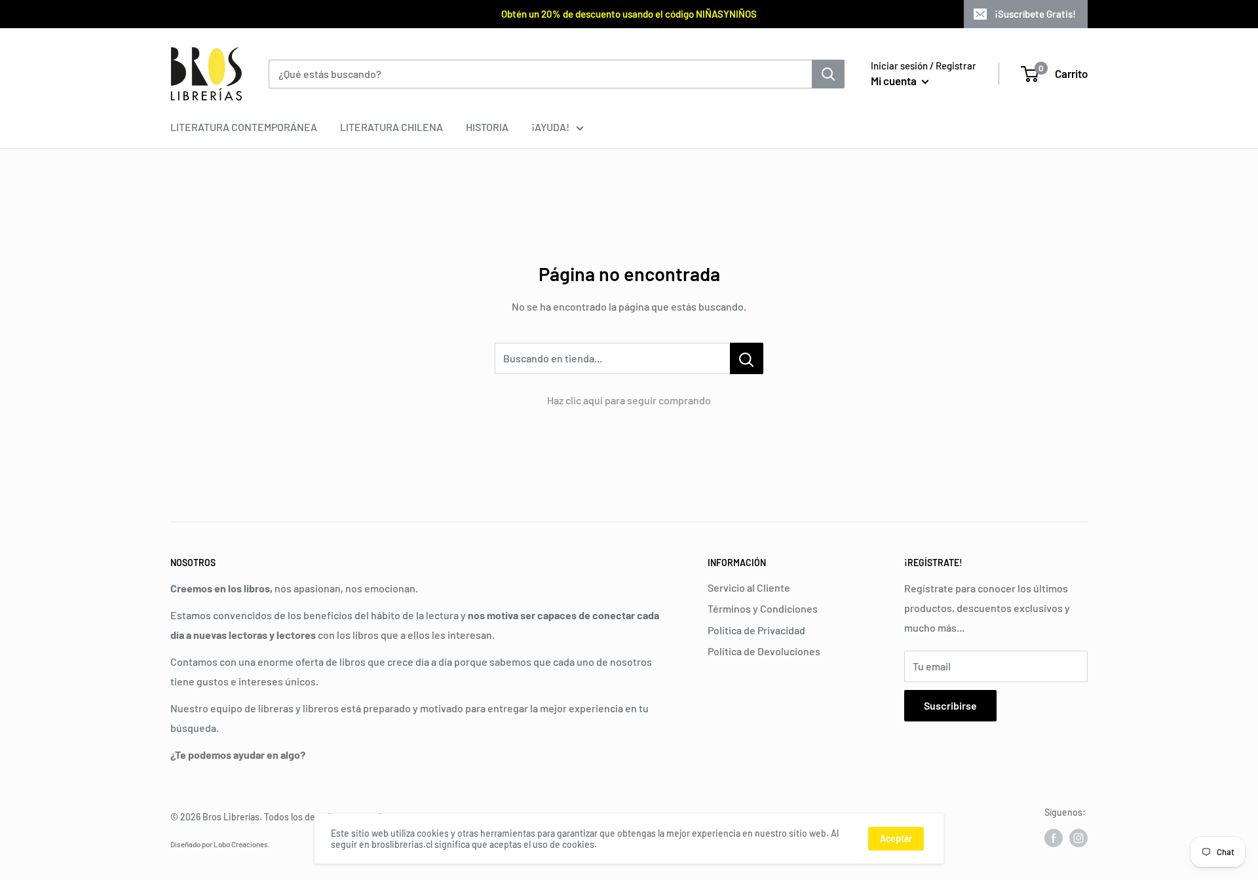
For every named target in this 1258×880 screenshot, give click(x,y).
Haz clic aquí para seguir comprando (629, 400)
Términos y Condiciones (763, 608)
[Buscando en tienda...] (746, 358)
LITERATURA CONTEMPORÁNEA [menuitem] (243, 127)
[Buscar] (828, 74)
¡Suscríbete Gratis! (1035, 14)
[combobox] (540, 74)
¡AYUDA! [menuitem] (550, 127)
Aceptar (896, 838)
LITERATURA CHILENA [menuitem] (391, 127)
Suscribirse (950, 705)
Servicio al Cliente (749, 587)
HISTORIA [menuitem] (487, 127)
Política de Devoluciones (764, 651)
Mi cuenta (895, 80)
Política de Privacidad (756, 630)
